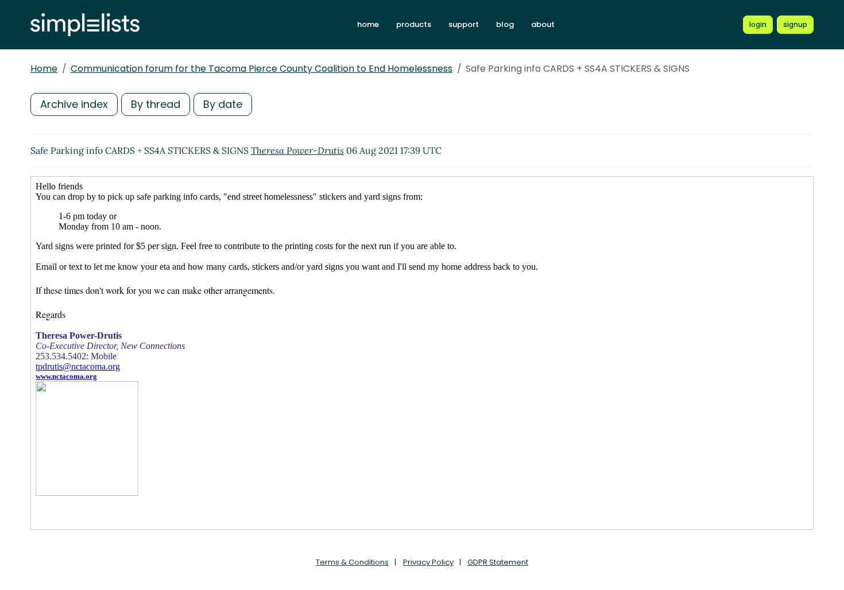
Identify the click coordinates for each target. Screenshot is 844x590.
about (543, 24)
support (463, 24)
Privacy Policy (428, 562)
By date (222, 104)
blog (505, 24)
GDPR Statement (497, 562)
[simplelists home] (85, 25)
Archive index (74, 104)
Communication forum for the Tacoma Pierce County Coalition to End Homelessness (261, 68)
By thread (155, 104)
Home (43, 68)
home (368, 24)
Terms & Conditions (352, 562)
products (413, 24)
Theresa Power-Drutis (297, 150)
